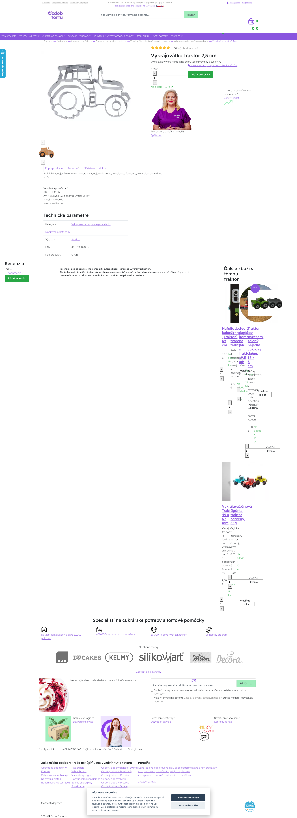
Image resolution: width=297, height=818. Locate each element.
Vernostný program (79, 2)
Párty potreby (160, 36)
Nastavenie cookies (188, 805)
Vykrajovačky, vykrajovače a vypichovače (149, 41)
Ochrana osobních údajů (55, 775)
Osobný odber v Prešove (115, 782)
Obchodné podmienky (54, 767)
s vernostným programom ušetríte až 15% (213, 65)
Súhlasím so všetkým (188, 797)
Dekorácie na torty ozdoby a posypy (113, 36)
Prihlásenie (235, 2)
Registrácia (247, 2)
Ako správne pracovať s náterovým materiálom (164, 775)
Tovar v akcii (9, 36)
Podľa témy (177, 36)
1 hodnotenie (189, 48)
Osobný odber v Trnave (114, 786)
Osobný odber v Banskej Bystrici (119, 767)
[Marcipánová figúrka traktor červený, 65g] (249, 481)
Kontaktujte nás (223, 721)
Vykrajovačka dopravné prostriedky (189, 41)
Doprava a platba (60, 2)
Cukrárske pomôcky (53, 36)
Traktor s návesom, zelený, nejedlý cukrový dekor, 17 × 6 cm (256, 347)
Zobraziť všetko (147, 781)
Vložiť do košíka (200, 74)
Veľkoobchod (78, 771)
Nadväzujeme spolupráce (85, 778)
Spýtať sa (156, 135)
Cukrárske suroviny (79, 36)
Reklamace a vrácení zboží (55, 782)
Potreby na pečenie (29, 36)
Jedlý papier (143, 36)
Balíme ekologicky (81, 782)
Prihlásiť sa (246, 683)
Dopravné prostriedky (57, 231)
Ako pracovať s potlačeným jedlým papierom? (164, 771)
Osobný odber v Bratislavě (116, 771)
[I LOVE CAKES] (87, 657)
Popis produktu (54, 168)
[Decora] (229, 657)
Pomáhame (77, 786)
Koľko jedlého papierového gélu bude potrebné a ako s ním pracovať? (177, 767)
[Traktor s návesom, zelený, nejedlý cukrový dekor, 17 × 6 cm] (267, 303)
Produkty (60, 41)
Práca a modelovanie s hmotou (109, 41)
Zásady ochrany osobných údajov (203, 697)
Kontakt (46, 2)
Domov (47, 41)
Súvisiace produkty (95, 168)
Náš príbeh (77, 767)
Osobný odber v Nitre (113, 778)
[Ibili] (62, 657)
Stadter (75, 239)
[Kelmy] (119, 657)
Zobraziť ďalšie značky (148, 671)
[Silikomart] (162, 657)
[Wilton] (200, 657)
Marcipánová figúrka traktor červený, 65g (241, 514)
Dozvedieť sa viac (83, 721)
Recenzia (73, 168)
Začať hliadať (231, 97)
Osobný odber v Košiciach (116, 775)
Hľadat (191, 14)
